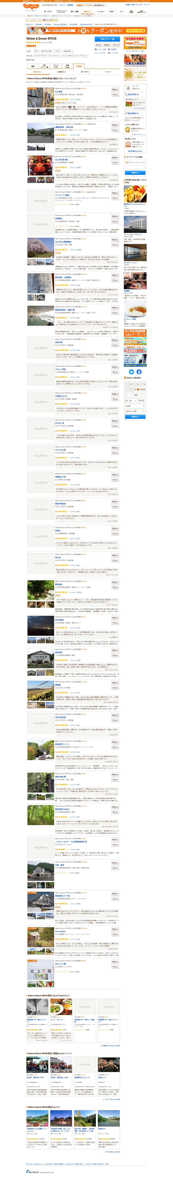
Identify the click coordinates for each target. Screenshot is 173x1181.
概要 (32, 66)
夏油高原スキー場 (62, 896)
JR (75, 1164)
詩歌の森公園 (60, 777)
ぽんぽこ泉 (59, 423)
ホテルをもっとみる (113, 1152)
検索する (135, 173)
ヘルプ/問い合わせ (144, 1)
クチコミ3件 (75, 285)
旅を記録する (133, 113)
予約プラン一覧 (107, 39)
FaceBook (139, 371)
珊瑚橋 (58, 685)
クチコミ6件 (75, 785)
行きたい (115, 89)
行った (115, 94)
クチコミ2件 (75, 565)
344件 (42, 1139)
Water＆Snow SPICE (86, 24)
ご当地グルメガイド (56, 15)
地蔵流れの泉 (60, 477)
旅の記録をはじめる (135, 151)
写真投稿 (114, 49)
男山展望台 (59, 620)
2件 (41, 1030)
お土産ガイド (77, 15)
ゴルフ (121, 11)
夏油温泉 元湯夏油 (63, 277)
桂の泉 (58, 557)
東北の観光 (39, 24)
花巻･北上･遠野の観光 (60, 24)
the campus (60, 931)
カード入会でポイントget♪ (135, 51)
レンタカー (101, 11)
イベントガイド (68, 15)
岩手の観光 (48, 24)
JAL (78, 1164)
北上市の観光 (73, 24)
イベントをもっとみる (112, 1099)
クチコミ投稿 (101, 49)
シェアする (101, 53)
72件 (64, 1139)
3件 (64, 1030)
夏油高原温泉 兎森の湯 (65, 310)
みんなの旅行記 (87, 15)
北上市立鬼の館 (61, 159)
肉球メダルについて (139, 134)
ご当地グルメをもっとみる (111, 1046)
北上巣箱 (58, 91)
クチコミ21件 (75, 99)
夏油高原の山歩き (62, 809)
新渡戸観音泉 (60, 504)
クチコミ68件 (75, 904)
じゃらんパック (61, 11)
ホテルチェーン (38, 1164)
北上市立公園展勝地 (63, 242)
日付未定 (142, 389)
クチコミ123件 (76, 592)
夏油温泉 (58, 584)
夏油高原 (58, 652)
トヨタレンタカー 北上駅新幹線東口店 (71, 841)
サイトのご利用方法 (132, 1)
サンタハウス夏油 (62, 195)
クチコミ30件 (75, 167)
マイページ (146, 4)
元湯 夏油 (59, 865)
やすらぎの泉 (60, 450)
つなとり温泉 (60, 369)
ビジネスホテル (48, 1164)
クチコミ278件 (76, 250)
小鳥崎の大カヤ (61, 396)
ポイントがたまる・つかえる (34, 20)
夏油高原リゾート (62, 744)
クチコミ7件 (46, 42)
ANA (81, 1164)
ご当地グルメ (61, 72)
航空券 (111, 11)
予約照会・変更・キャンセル (134, 4)
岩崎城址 (58, 218)
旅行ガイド (38, 15)
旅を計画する (133, 94)
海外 (131, 11)
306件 (89, 1139)
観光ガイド (46, 15)
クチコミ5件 (75, 318)
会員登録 (70, 5)
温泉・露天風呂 (59, 1164)
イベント (108, 72)
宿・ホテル (85, 72)
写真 (67, 66)
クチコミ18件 (75, 660)
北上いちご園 (60, 964)
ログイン (63, 5)
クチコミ (56, 66)
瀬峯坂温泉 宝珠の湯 (64, 127)
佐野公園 (58, 342)
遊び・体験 (74, 11)
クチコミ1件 (75, 350)
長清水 (58, 530)
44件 (112, 1139)
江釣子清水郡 (60, 717)
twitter (131, 371)
